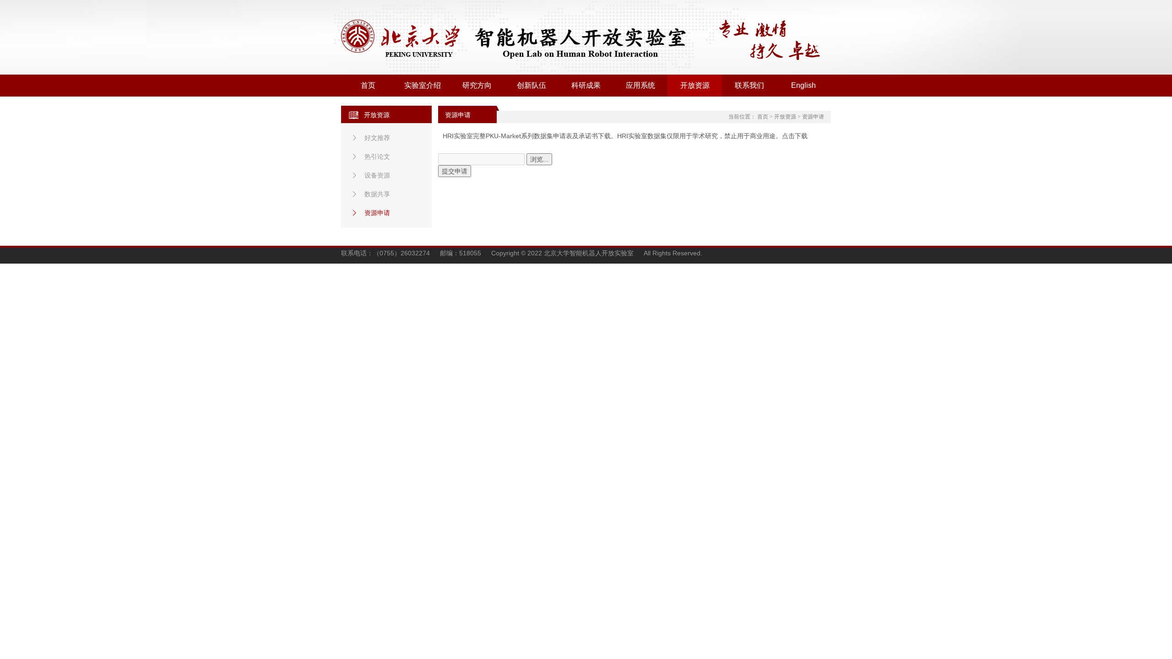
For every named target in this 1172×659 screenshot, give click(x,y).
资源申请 (377, 212)
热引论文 (377, 156)
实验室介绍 (422, 85)
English (803, 85)
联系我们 (749, 85)
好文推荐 (377, 137)
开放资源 (695, 85)
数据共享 (377, 194)
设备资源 (377, 175)
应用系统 (640, 85)
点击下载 (795, 136)
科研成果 (586, 85)
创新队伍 (531, 85)
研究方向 (477, 85)
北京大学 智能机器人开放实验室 (526, 39)
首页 (368, 85)
